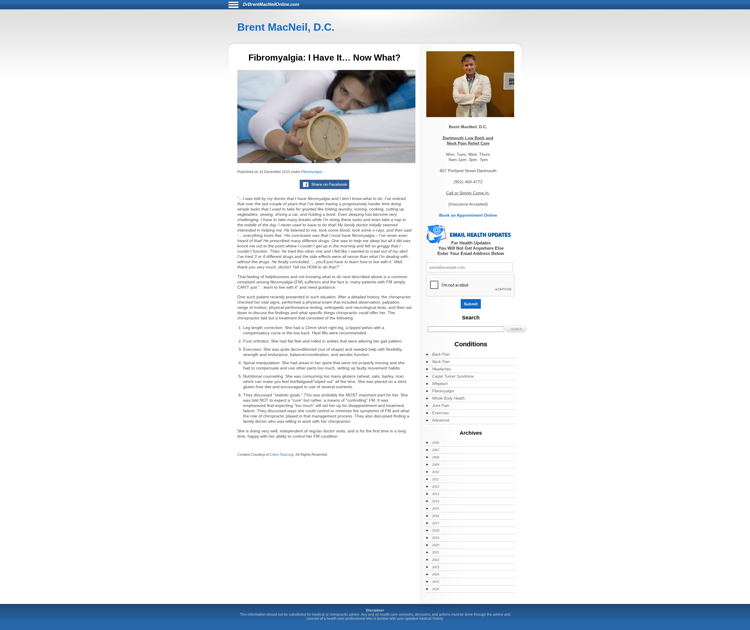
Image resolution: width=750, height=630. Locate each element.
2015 (435, 508)
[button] (516, 329)
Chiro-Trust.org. (282, 455)
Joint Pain (440, 405)
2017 (435, 523)
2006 (435, 442)
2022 (435, 559)
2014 (435, 501)
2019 (435, 538)
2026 (435, 589)
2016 (435, 516)
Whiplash (440, 383)
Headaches (441, 369)
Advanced (440, 420)
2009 (435, 464)
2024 (435, 574)
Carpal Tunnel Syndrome (453, 376)
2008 (435, 457)
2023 (435, 567)
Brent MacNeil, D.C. (286, 27)
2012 (435, 486)
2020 (435, 545)
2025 (435, 581)
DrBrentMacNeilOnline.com (271, 4)
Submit (471, 304)
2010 (435, 472)
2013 (435, 494)
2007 (435, 450)
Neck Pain (441, 361)
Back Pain (441, 354)
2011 (435, 479)
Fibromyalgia (311, 172)
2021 (435, 552)
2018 (435, 530)
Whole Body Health (448, 398)
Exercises (440, 413)
